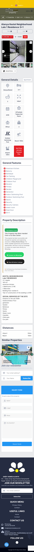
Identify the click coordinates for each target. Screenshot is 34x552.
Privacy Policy (17, 505)
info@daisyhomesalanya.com (12, 528)
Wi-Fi (8, 213)
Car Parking (10, 176)
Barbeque (9, 174)
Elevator (9, 184)
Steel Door (10, 210)
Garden (8, 189)
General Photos (9, 71)
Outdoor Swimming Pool (15, 197)
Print (8, 31)
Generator (10, 192)
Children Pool (11, 181)
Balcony (9, 171)
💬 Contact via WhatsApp (14, 255)
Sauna (8, 200)
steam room (10, 207)
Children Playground (13, 179)
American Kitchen (12, 168)
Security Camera (12, 205)
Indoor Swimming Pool (14, 194)
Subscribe (27, 378)
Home (17, 514)
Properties (10, 17)
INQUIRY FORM (17, 390)
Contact (17, 507)
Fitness (8, 187)
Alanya (27, 17)
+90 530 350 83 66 (10, 525)
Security (9, 202)
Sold (18, 17)
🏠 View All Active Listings (14, 262)
